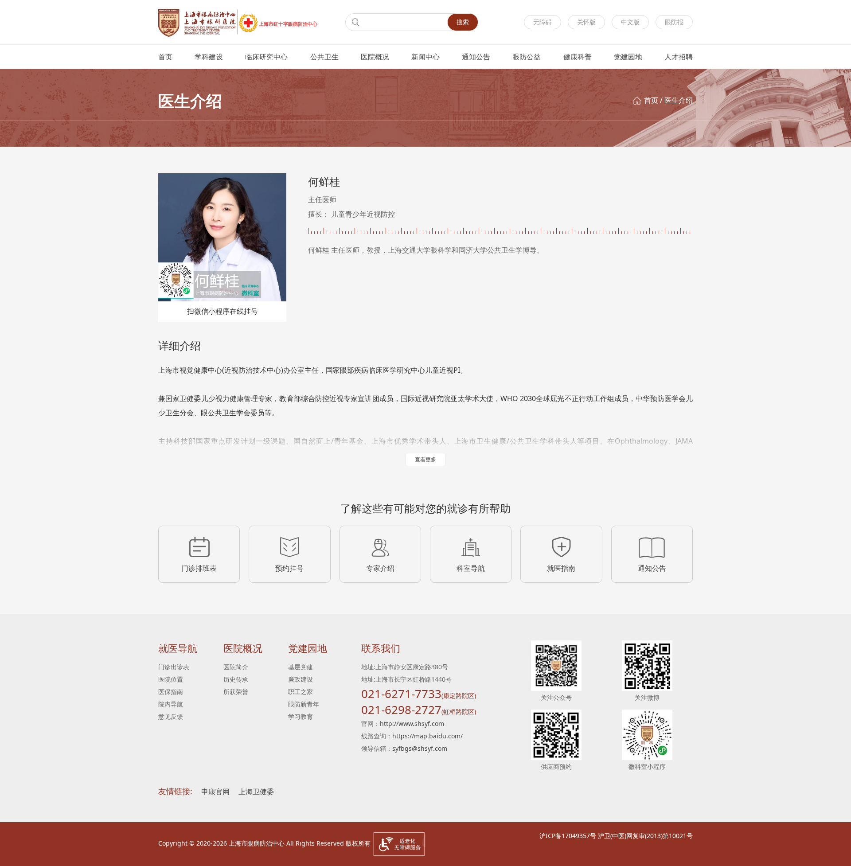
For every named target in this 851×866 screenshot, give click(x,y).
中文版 (630, 22)
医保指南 (170, 691)
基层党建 (300, 667)
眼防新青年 (303, 704)
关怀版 (586, 22)
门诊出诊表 (173, 667)
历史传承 (235, 679)
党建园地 (628, 57)
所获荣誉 (235, 691)
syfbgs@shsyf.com (419, 748)
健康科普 (577, 57)
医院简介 (235, 667)
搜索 (463, 22)
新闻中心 (425, 57)
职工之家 (300, 691)
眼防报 (674, 22)
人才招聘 (678, 57)
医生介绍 (678, 100)
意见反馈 (170, 716)
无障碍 (542, 22)
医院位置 (170, 679)
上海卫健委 (256, 791)
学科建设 (209, 57)
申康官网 (215, 791)
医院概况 (375, 57)
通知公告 (476, 57)
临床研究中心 (266, 57)
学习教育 (300, 716)
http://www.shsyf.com (412, 723)
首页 (165, 57)
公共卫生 (324, 57)
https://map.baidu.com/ (427, 736)
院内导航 (170, 704)
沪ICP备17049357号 (567, 835)
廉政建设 (300, 679)
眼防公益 (526, 57)
